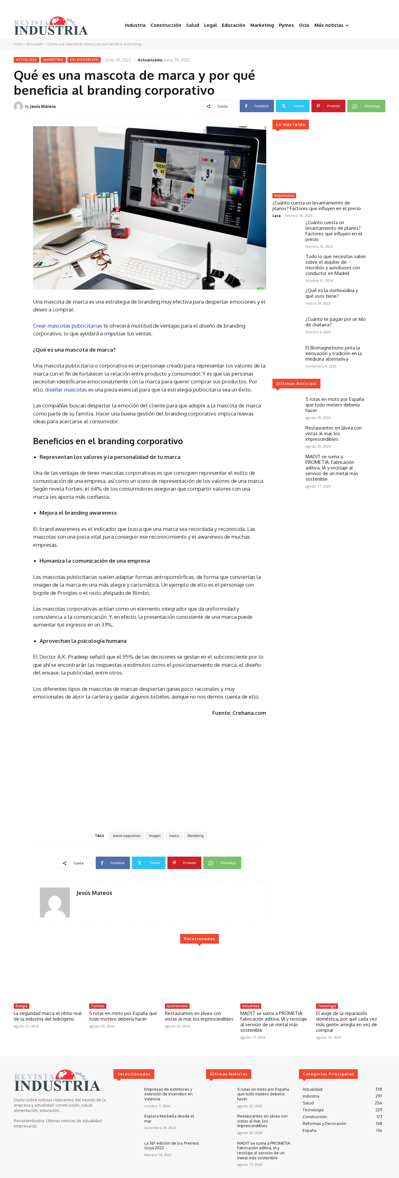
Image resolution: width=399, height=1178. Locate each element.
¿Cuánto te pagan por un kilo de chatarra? (335, 322)
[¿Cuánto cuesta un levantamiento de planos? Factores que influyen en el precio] (319, 163)
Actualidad (34, 44)
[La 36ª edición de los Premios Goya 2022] (126, 1151)
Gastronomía (177, 1006)
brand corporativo (126, 836)
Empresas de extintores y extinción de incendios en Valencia (168, 1094)
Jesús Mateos (43, 106)
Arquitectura (284, 195)
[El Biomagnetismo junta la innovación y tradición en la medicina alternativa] (286, 356)
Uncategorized (84, 59)
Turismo (97, 1006)
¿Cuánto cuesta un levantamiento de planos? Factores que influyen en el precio (316, 205)
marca (174, 836)
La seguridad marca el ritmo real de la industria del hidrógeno (48, 1016)
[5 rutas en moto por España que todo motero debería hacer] (286, 408)
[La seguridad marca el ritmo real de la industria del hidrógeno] (48, 976)
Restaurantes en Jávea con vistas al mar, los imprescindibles (333, 433)
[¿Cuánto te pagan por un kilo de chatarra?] (286, 327)
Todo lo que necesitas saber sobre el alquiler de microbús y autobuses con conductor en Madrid (335, 264)
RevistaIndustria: (29, 1120)
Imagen (155, 836)
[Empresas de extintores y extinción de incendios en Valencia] (126, 1097)
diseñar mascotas (66, 389)
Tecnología (327, 1006)
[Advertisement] (149, 773)
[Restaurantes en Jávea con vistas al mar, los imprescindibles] (286, 436)
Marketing (53, 59)
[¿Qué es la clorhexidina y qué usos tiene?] (286, 299)
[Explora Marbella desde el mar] (126, 1124)
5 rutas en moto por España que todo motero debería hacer (334, 404)
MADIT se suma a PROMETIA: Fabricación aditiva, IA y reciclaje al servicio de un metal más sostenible (331, 468)
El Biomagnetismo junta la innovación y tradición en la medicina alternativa (333, 353)
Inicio (18, 44)
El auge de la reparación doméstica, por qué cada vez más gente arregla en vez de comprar (346, 1021)
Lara (276, 215)
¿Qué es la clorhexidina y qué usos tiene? (331, 293)
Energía (21, 1006)
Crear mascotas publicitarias (67, 325)
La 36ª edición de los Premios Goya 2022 (171, 1146)
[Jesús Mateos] (19, 106)
